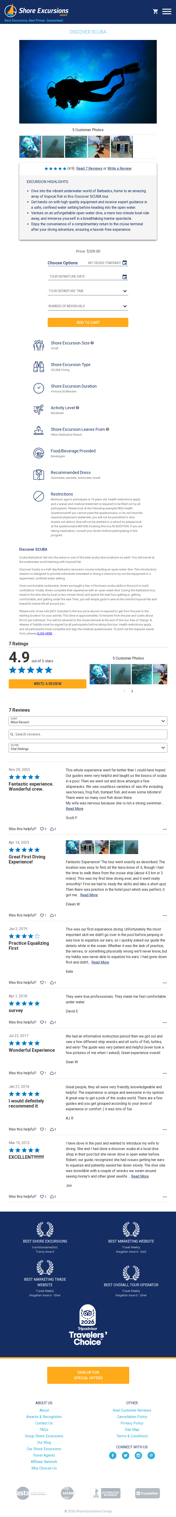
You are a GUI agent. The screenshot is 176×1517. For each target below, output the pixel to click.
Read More (74, 808)
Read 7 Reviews (89, 168)
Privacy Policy (132, 1423)
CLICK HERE (44, 633)
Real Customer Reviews (132, 1410)
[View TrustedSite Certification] (147, 1493)
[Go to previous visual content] (124, 691)
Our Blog (44, 1442)
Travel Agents (44, 1455)
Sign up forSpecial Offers (88, 1375)
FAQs (44, 1429)
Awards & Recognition (44, 1417)
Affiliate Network (44, 1462)
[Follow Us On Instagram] (138, 1455)
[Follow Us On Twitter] (125, 1455)
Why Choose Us (44, 1468)
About (44, 1410)
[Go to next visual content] (132, 691)
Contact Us (44, 1423)
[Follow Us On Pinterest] (151, 1455)
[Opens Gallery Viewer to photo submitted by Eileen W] (30, 147)
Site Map (132, 1429)
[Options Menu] (164, 829)
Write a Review (119, 168)
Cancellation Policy (132, 1417)
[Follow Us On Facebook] (112, 1455)
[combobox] (88, 721)
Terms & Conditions (132, 1436)
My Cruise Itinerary (104, 263)
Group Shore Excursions (44, 1436)
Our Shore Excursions (44, 1449)
